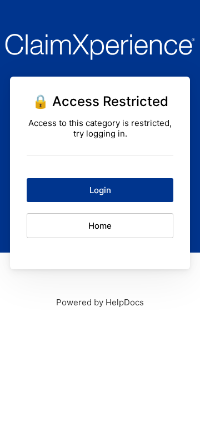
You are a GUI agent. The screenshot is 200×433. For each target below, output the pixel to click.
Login (100, 190)
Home (100, 225)
